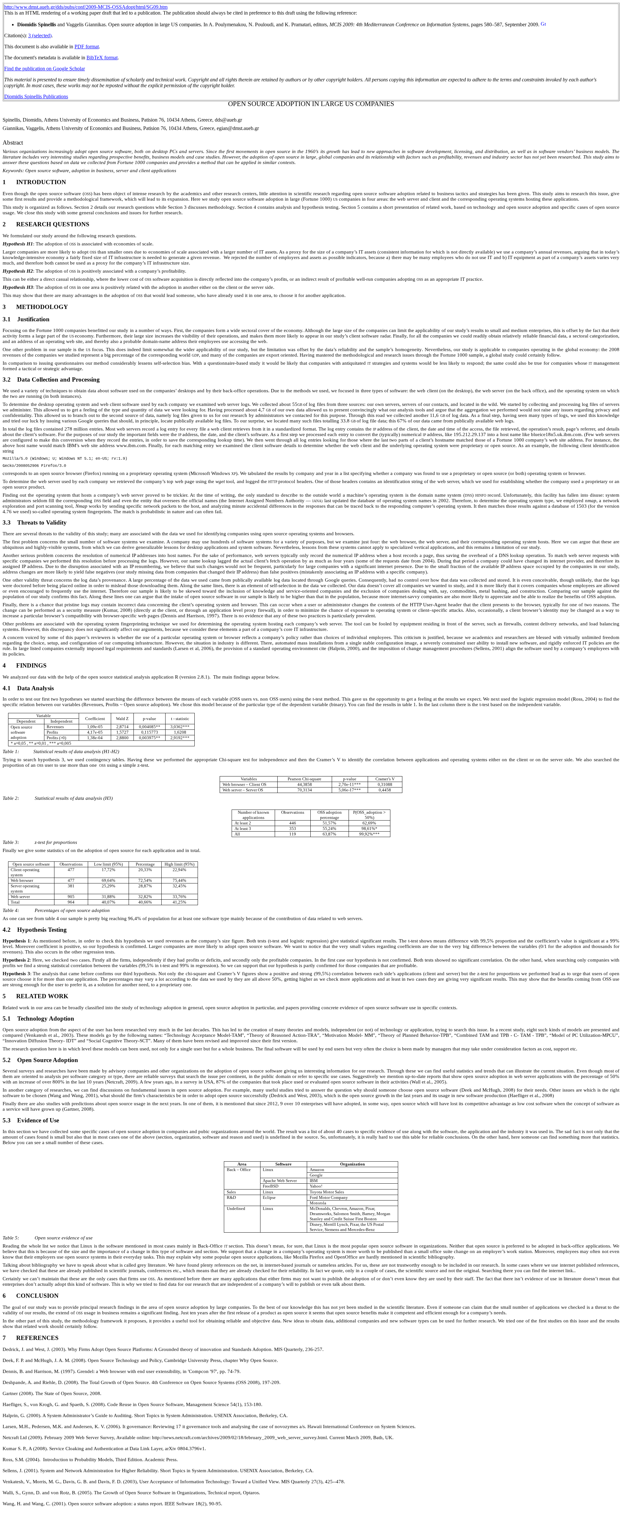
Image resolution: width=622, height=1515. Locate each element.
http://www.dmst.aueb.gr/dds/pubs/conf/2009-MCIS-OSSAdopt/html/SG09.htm (85, 7)
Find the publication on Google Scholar (44, 68)
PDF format (87, 46)
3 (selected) (40, 35)
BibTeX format (102, 57)
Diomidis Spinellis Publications (36, 96)
